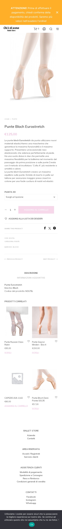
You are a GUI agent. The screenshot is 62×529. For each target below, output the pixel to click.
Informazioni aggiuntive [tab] (31, 278)
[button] (36, 28)
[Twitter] (50, 228)
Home (7, 119)
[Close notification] (57, 12)
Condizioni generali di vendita (31, 481)
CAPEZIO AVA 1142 (14, 398)
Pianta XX (10, 192)
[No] (58, 519)
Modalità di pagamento (31, 472)
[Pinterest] (55, 228)
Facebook (31, 496)
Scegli (8, 353)
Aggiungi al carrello (36, 210)
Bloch (16, 247)
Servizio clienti (31, 457)
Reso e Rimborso (31, 478)
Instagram (31, 500)
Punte (14, 119)
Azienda (31, 435)
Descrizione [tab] (31, 273)
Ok (31, 524)
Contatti (31, 438)
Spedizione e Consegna (31, 475)
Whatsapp (31, 503)
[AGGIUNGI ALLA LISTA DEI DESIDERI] (28, 341)
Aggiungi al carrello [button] (16, 406)
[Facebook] (45, 228)
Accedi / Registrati (31, 453)
